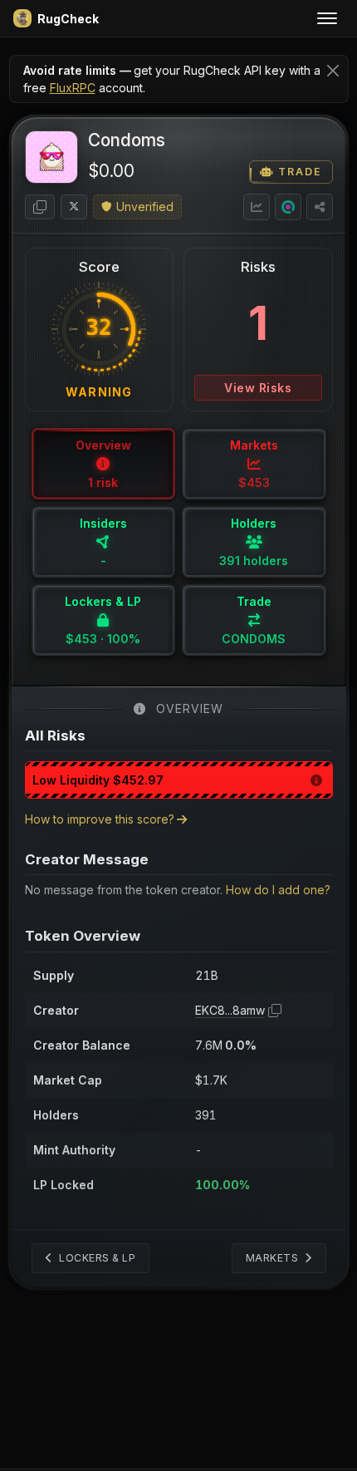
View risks (257, 388)
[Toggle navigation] (327, 18)
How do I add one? (278, 890)
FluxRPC (72, 88)
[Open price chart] (256, 207)
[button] (39, 207)
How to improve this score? (99, 819)
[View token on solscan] (288, 207)
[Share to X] (319, 207)
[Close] (333, 70)
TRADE (298, 171)
